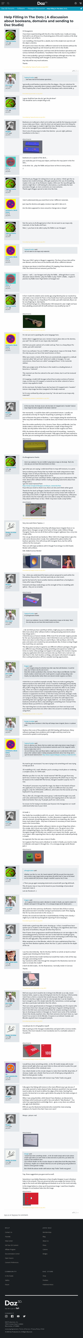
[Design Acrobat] (12, 526)
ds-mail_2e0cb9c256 (11, 1075)
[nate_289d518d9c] (12, 956)
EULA (42, 1329)
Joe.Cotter (9, 85)
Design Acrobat (11, 532)
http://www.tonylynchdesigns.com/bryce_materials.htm (42, 486)
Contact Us (8, 1232)
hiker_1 (8, 168)
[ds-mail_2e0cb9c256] (12, 1068)
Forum (7, 1285)
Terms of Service (24, 1329)
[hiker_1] (12, 162)
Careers (45, 1249)
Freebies (45, 1280)
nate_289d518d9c (12, 962)
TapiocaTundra (11, 41)
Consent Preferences (12, 1262)
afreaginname (28, 870)
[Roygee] (12, 126)
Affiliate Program (10, 1249)
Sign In (6, 1215)
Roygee (8, 131)
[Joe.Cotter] (12, 79)
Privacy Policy (35, 1329)
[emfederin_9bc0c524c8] (12, 204)
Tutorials (7, 1237)
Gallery (7, 1280)
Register (15, 1215)
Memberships (47, 1232)
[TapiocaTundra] (12, 35)
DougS (26, 1154)
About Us (46, 1241)
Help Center (9, 1241)
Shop (44, 1276)
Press (44, 1245)
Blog (44, 1237)
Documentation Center (12, 1254)
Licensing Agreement (11, 1329)
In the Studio (9, 1276)
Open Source (9, 1258)
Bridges (45, 1254)
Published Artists (48, 1285)
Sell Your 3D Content (11, 1245)
